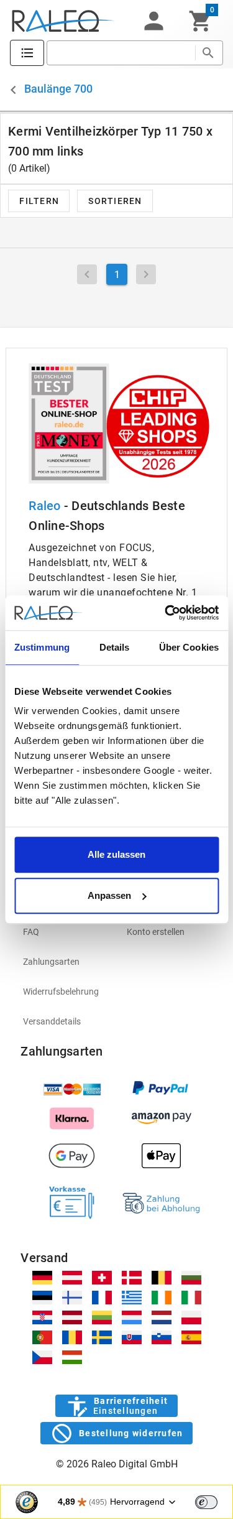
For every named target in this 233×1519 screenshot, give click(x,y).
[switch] (206, 1502)
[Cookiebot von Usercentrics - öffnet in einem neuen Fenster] (166, 613)
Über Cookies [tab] (189, 647)
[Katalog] (27, 53)
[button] (153, 21)
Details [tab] (114, 647)
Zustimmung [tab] (42, 647)
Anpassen (109, 895)
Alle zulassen (116, 854)
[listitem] (64, 932)
